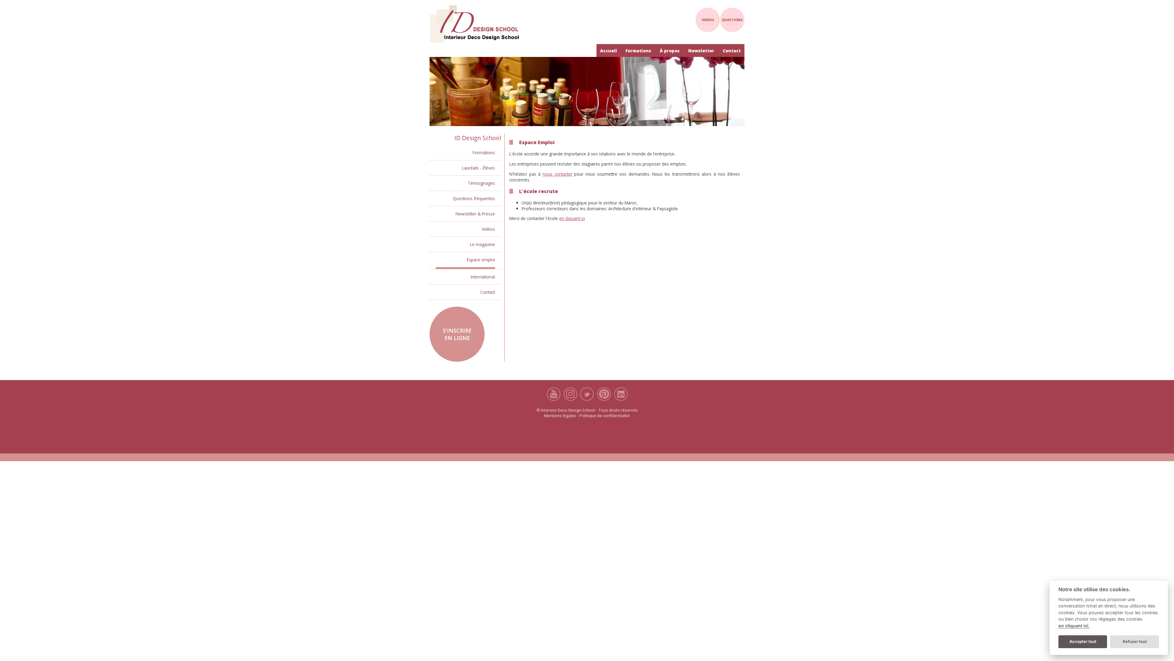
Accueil (608, 51)
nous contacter (557, 174)
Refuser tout (1135, 641)
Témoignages (481, 183)
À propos (670, 51)
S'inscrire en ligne (457, 334)
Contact (732, 51)
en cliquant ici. (1074, 625)
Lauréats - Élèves (478, 168)
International (483, 277)
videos (708, 19)
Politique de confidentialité (605, 415)
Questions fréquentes (474, 198)
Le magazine (482, 244)
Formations (638, 51)
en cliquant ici (572, 218)
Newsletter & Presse (475, 214)
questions (732, 19)
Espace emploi (481, 260)
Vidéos (488, 229)
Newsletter (701, 51)
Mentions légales (560, 415)
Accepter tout (1082, 641)
